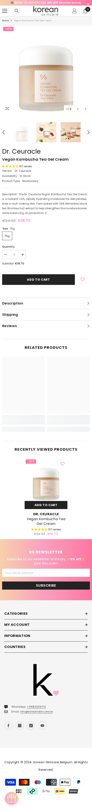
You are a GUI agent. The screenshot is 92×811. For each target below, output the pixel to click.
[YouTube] (42, 726)
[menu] (4, 10)
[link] (23, 422)
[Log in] (74, 11)
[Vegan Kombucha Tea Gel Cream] (46, 479)
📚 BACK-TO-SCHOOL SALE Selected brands (46, 2)
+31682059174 (36, 707)
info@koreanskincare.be (36, 711)
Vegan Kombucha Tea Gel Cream (46, 521)
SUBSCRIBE (46, 585)
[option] (46, 3)
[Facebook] (8, 726)
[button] (78, 109)
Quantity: (8, 246)
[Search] (16, 10)
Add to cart (38, 279)
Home (5, 20)
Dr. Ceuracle (21, 151)
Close (88, 4)
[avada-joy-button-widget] (11, 798)
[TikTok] (31, 726)
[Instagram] (20, 726)
